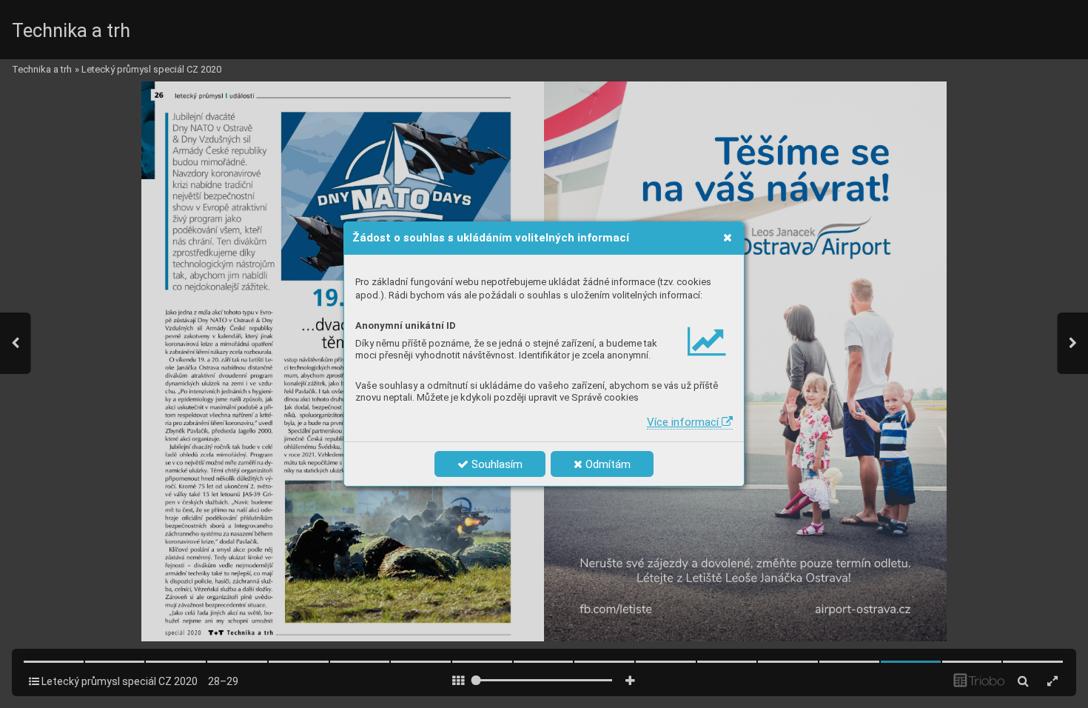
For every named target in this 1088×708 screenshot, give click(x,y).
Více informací (684, 422)
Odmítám (606, 464)
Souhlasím (496, 464)
